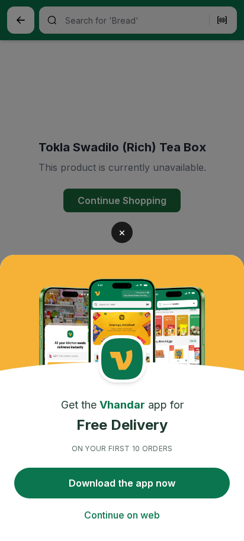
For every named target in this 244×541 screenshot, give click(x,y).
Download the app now (122, 483)
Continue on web (122, 515)
